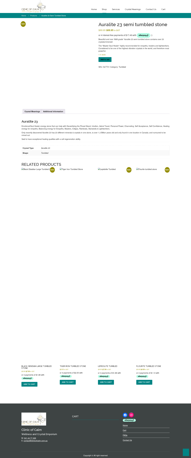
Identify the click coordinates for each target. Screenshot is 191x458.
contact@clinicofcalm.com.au (36, 440)
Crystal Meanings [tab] (32, 111)
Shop (104, 9)
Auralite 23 (30, 121)
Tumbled (122, 67)
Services (116, 9)
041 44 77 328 (30, 438)
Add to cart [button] (29, 384)
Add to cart (105, 59)
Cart (163, 9)
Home (94, 9)
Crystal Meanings (133, 9)
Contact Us (151, 9)
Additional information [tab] (53, 111)
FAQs (125, 435)
